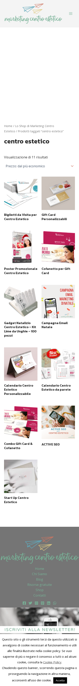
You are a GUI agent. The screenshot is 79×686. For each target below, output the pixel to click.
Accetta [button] (60, 680)
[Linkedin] (48, 603)
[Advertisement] (39, 68)
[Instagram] (36, 603)
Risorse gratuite (39, 584)
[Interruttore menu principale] (70, 13)
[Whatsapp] (55, 603)
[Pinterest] (42, 603)
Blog (39, 579)
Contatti (39, 595)
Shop (40, 590)
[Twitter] (30, 603)
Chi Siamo (39, 574)
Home (8, 126)
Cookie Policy (52, 662)
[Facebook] (24, 603)
